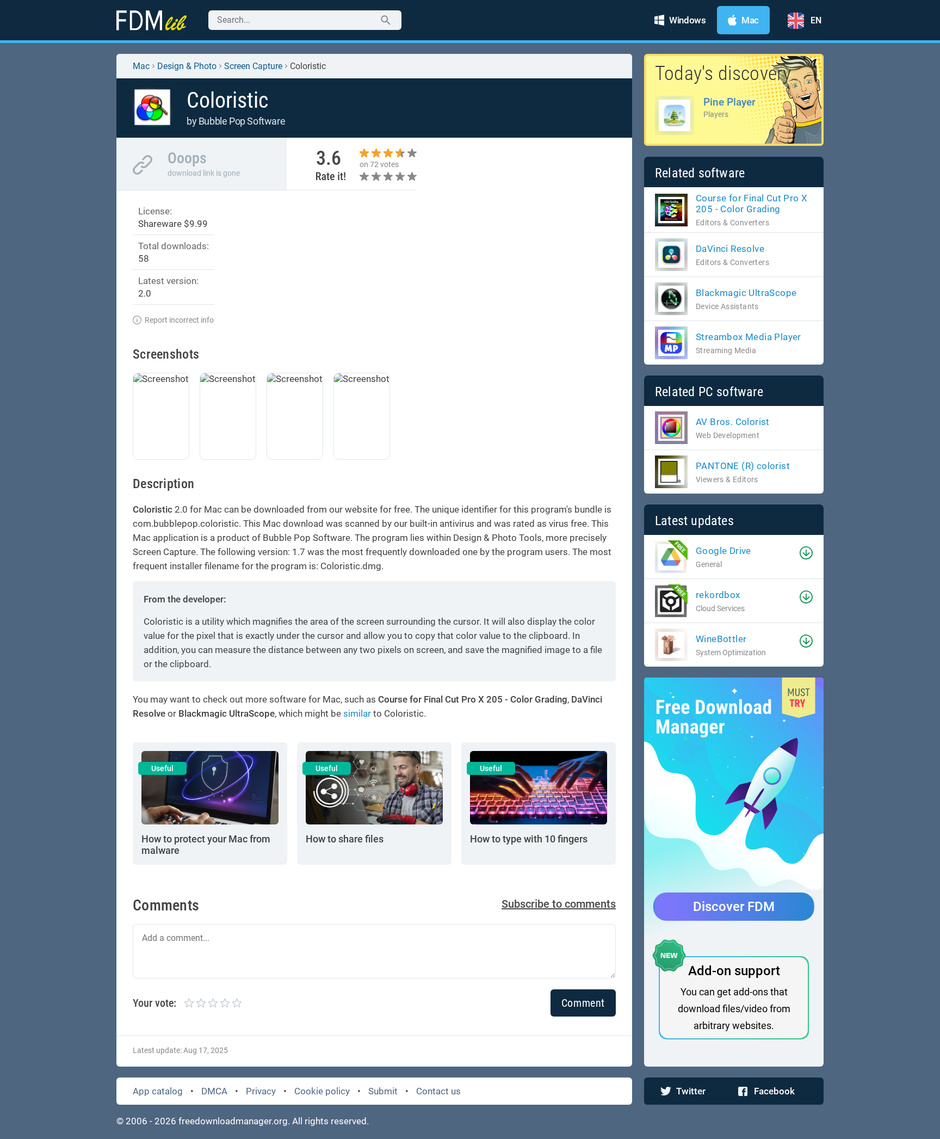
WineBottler (721, 638)
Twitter (691, 1091)
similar (357, 713)
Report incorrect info (179, 320)
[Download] (806, 552)
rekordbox (718, 594)
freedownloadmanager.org (233, 1121)
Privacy (261, 1091)
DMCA (214, 1091)
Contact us (438, 1091)
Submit (383, 1091)
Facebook (774, 1091)
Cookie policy (322, 1091)
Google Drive (723, 550)
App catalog (158, 1091)
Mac (141, 66)
